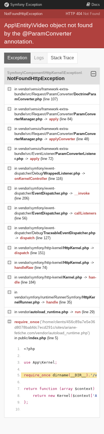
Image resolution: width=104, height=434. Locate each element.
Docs (96, 4)
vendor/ (43, 312)
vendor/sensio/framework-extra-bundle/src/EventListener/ (55, 154)
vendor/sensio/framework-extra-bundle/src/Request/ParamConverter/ (55, 94)
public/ (32, 338)
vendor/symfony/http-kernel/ (53, 248)
